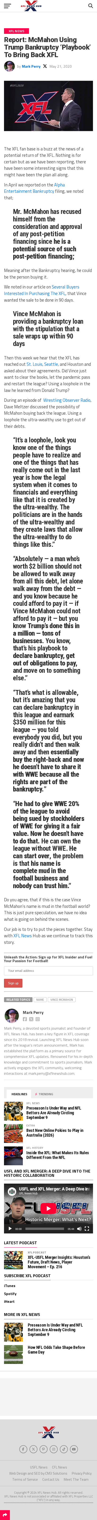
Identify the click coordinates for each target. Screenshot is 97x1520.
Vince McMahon (61, 999)
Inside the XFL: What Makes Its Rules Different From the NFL (57, 1155)
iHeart (9, 1301)
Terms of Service (25, 1479)
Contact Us (50, 1479)
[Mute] (79, 1228)
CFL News (59, 1467)
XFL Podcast (37, 1252)
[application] (48, 1208)
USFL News (39, 1467)
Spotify (10, 1293)
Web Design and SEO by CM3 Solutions (38, 1473)
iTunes (9, 1285)
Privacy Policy (82, 1473)
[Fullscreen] (87, 1228)
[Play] (10, 1228)
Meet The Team (76, 1479)
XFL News (22, 935)
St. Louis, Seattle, (43, 364)
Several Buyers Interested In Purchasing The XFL (41, 290)
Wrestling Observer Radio (66, 400)
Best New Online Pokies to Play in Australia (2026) (54, 1133)
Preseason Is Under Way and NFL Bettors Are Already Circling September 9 (53, 1113)
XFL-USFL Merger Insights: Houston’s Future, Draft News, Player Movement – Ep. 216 (59, 1262)
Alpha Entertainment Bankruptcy (34, 188)
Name (40, 999)
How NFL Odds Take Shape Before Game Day (56, 1350)
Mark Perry (31, 66)
